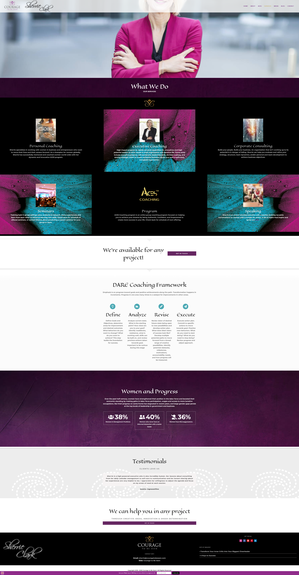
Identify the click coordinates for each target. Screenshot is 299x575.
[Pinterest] (251, 540)
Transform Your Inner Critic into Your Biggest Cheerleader (225, 551)
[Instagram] (240, 540)
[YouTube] (248, 540)
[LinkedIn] (255, 540)
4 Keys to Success (208, 556)
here (257, 220)
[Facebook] (244, 540)
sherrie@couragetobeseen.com (152, 558)
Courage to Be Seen (152, 561)
